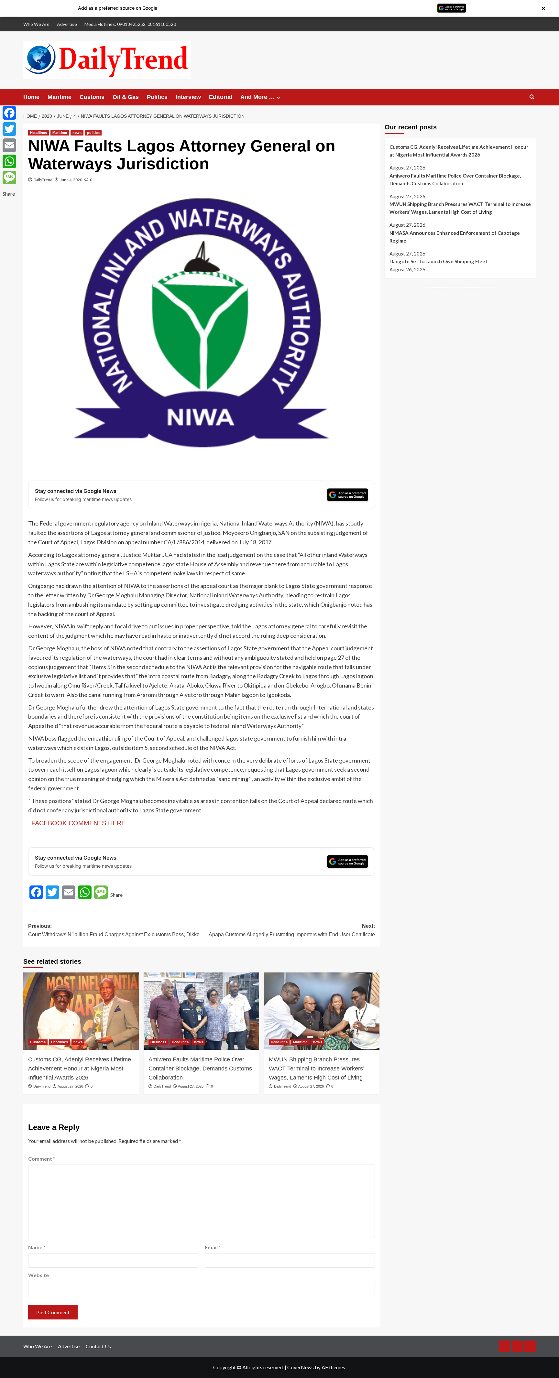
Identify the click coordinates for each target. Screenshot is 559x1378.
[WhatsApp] (9, 161)
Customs (92, 97)
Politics (157, 97)
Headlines (38, 133)
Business (158, 1042)
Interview (188, 97)
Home (31, 97)
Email (213, 1247)
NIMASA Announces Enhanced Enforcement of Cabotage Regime (454, 237)
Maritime (59, 97)
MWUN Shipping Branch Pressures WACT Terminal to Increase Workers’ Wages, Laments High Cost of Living (316, 1068)
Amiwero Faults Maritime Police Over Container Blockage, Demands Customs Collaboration (200, 1068)
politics (93, 133)
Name (37, 1247)
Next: (292, 930)
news (77, 133)
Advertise (67, 24)
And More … (257, 97)
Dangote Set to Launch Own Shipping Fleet (438, 261)
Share (116, 895)
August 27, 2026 (70, 1086)
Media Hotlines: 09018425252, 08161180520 (130, 24)
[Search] (532, 97)
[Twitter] (9, 129)
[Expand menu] (278, 97)
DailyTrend (43, 179)
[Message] (9, 177)
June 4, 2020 (71, 179)
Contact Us (98, 1346)
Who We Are (36, 24)
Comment (41, 1159)
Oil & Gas (126, 97)
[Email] (9, 145)
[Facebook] (9, 113)
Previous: (114, 930)
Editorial (220, 97)
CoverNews (300, 1367)
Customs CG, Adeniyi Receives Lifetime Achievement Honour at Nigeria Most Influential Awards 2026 (79, 1068)
